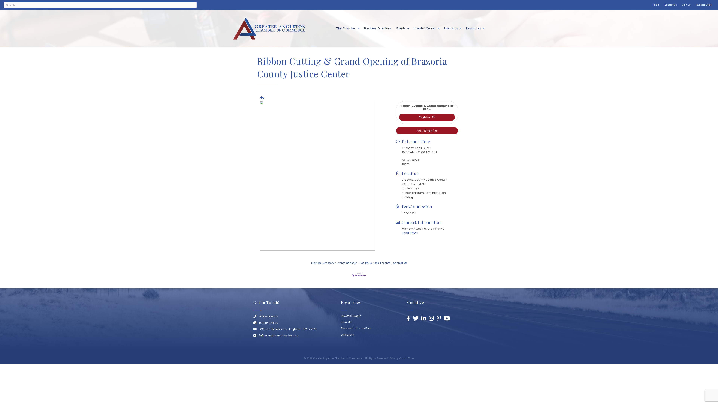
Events (401, 28)
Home (656, 5)
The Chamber (346, 28)
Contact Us (671, 5)
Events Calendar (347, 262)
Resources (473, 28)
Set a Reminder (427, 131)
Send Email (410, 233)
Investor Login (704, 5)
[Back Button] (262, 98)
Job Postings (382, 262)
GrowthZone (406, 358)
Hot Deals (365, 262)
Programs (451, 28)
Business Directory (377, 28)
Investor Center (425, 28)
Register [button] (424, 117)
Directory (347, 334)
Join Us (686, 5)
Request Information (356, 328)
